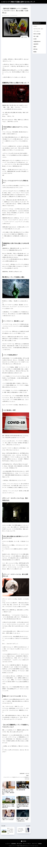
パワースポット (36, 31)
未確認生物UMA (37, 41)
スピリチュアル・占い (38, 28)
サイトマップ (34, 843)
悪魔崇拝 (26, 777)
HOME (24, 841)
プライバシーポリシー (27, 843)
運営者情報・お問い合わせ (16, 843)
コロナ (5, 777)
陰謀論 (34, 51)
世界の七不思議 (36, 33)
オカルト (35, 26)
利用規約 (40, 843)
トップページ (7, 843)
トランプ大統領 (12, 777)
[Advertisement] (15, 49)
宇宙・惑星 (35, 36)
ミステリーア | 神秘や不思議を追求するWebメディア (18, 2)
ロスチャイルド (20, 777)
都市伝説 (27, 773)
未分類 (34, 38)
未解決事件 (35, 44)
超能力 (34, 46)
